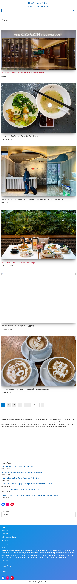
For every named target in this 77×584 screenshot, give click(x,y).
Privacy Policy (6, 566)
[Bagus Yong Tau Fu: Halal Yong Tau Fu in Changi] (38, 108)
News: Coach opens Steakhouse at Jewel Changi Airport (22, 73)
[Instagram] (7, 504)
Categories (5, 511)
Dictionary (4, 544)
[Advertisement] (38, 445)
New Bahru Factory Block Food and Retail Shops (17, 466)
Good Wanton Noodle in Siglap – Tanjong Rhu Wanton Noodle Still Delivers (26, 484)
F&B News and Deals (8, 537)
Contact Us (5, 571)
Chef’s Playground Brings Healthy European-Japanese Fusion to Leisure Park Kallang (30, 495)
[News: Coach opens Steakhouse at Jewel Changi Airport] (38, 50)
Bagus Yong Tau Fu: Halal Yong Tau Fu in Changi (19, 136)
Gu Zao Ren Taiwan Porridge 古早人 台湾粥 (17, 326)
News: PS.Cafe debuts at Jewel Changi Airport (18, 263)
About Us (4, 561)
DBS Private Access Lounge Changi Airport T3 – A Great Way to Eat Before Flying (32, 199)
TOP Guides (5, 540)
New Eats (4, 534)
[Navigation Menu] (3, 10)
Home (3, 527)
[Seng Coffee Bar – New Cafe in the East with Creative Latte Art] (38, 361)
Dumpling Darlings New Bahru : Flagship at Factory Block (20, 478)
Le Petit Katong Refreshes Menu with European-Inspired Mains (22, 472)
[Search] (74, 10)
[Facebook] (3, 504)
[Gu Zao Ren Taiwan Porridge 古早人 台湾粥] (38, 298)
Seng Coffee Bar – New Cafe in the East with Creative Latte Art (25, 389)
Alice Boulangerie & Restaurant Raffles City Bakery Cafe (20, 489)
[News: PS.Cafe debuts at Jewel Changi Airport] (38, 234)
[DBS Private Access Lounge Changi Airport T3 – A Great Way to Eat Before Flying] (38, 171)
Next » (27, 405)
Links (3, 547)
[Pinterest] (12, 504)
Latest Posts (5, 530)
